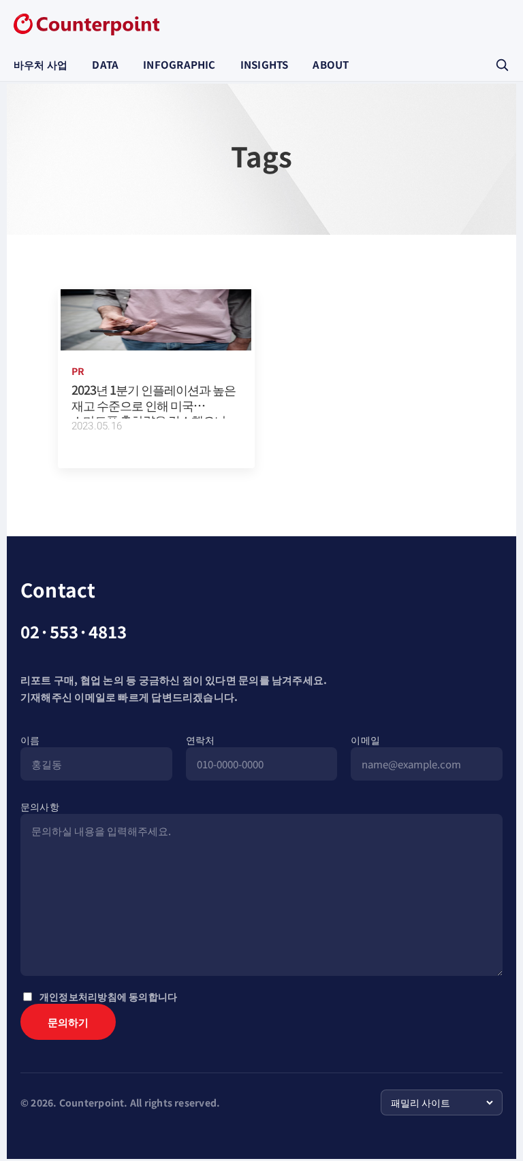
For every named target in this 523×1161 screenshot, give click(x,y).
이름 (29, 740)
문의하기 (68, 1032)
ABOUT (331, 64)
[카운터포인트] (86, 24)
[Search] (501, 64)
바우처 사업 (40, 64)
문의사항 (39, 806)
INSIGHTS (264, 64)
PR (78, 371)
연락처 (200, 740)
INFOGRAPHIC (179, 64)
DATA (105, 64)
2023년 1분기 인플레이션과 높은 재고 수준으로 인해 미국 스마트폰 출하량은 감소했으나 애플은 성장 (154, 412)
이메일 (365, 740)
